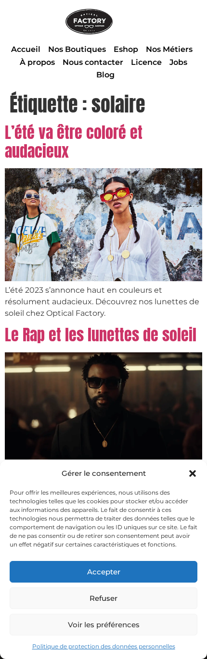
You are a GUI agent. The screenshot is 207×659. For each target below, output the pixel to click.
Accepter (103, 571)
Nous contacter (93, 62)
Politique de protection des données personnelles (103, 646)
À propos (37, 62)
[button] (192, 473)
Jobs (178, 62)
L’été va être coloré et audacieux (73, 141)
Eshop (126, 49)
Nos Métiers (169, 49)
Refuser (103, 598)
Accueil (25, 49)
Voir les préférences (104, 624)
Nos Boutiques (77, 49)
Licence (146, 62)
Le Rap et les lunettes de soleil (100, 335)
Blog (105, 74)
